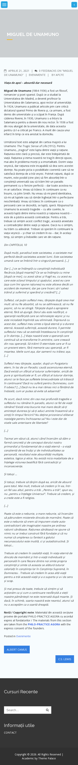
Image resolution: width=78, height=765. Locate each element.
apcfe (60, 75)
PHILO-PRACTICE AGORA (44, 624)
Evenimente (37, 75)
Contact (10, 732)
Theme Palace (47, 758)
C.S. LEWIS (64, 659)
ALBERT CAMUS (17, 649)
